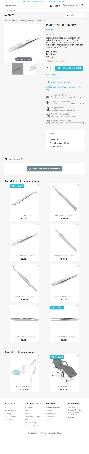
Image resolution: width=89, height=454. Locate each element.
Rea (6, 408)
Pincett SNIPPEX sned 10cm (24, 337)
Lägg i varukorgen (69, 68)
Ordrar (49, 411)
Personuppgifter (53, 408)
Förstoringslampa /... (24, 386)
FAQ (27, 419)
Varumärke (54, 140)
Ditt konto (50, 403)
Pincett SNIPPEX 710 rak (64, 215)
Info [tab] (52, 134)
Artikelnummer (56, 143)
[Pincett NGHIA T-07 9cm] (17, 69)
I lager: (53, 146)
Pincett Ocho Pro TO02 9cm (24, 215)
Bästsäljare (9, 414)
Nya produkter (10, 411)
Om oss (28, 411)
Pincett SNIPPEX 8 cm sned (64, 337)
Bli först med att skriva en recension (46, 169)
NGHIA (62, 140)
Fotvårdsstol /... (64, 386)
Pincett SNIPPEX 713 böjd (24, 296)
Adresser (50, 417)
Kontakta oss (10, 5)
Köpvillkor (29, 408)
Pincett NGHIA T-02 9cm (64, 296)
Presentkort (9, 420)
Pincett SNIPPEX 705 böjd (64, 256)
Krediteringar (51, 414)
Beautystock (34, 433)
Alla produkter (10, 417)
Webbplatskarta (31, 425)
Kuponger (50, 420)
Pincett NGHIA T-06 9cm (24, 256)
